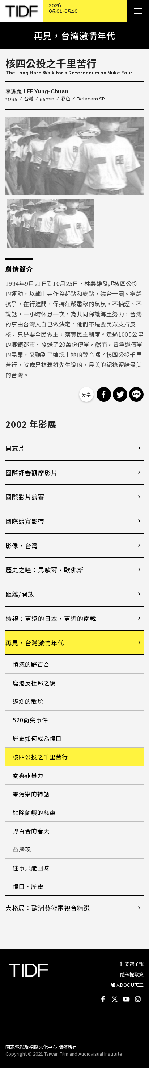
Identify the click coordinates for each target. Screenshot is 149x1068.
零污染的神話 (31, 793)
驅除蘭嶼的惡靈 (34, 812)
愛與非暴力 (28, 775)
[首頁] (21, 11)
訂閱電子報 (132, 963)
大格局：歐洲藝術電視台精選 (47, 907)
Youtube (126, 999)
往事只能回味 (31, 867)
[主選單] (138, 11)
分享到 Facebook (104, 394)
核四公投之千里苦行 (40, 756)
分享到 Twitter (120, 394)
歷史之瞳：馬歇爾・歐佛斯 (44, 569)
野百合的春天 (31, 830)
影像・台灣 (21, 545)
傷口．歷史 (28, 886)
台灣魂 (22, 849)
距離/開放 (19, 594)
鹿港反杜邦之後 (34, 682)
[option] (74, 156)
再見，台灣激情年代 (34, 642)
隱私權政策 (132, 974)
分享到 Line (136, 394)
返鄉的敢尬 (28, 701)
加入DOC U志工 (127, 984)
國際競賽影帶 (24, 521)
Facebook (103, 999)
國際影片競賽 (24, 496)
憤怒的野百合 (31, 664)
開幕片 (15, 448)
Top (136, 1028)
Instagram (138, 999)
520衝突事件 (30, 719)
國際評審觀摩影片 (31, 472)
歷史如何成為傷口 (37, 738)
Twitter (114, 999)
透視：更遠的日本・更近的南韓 (51, 618)
